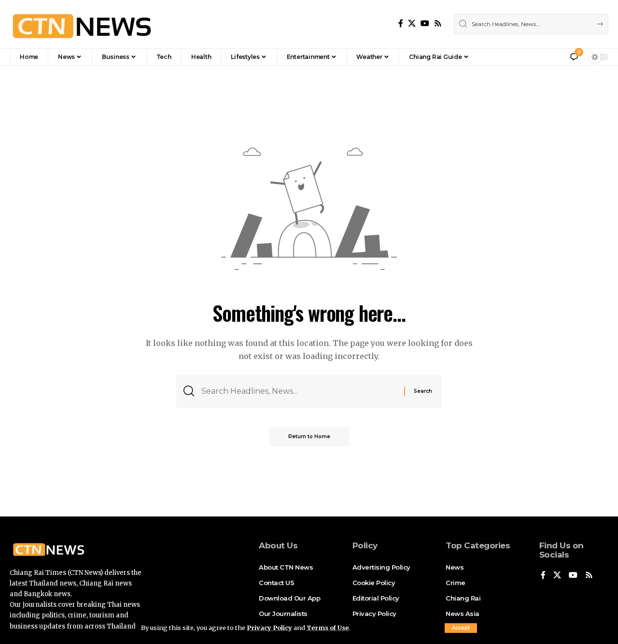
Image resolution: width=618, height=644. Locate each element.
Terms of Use (328, 627)
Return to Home (309, 436)
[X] (412, 23)
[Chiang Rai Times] (82, 24)
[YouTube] (425, 23)
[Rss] (438, 23)
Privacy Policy (269, 627)
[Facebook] (401, 23)
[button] (461, 628)
